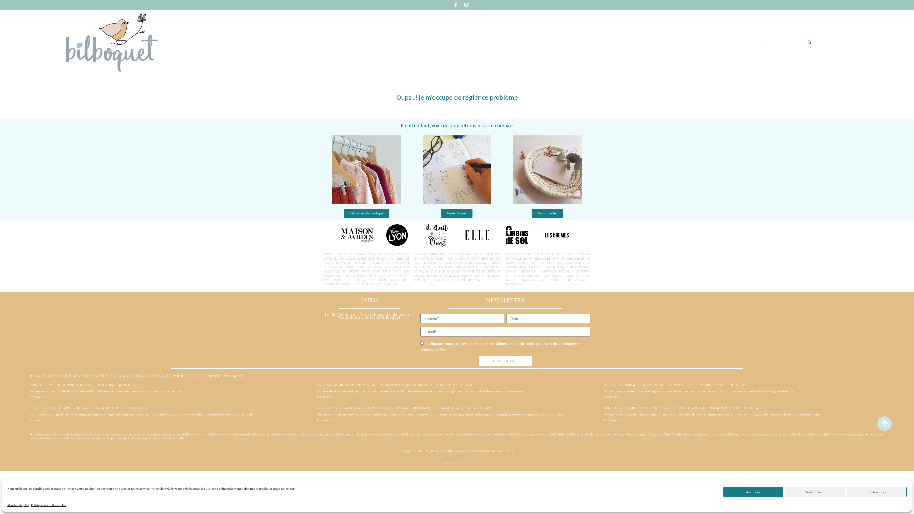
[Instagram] (466, 5)
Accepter (753, 492)
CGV (510, 451)
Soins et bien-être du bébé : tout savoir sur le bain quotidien (83, 385)
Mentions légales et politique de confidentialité (474, 451)
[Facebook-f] (456, 5)
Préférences (877, 492)
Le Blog (332, 314)
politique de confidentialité (493, 343)
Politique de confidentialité (48, 505)
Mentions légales (18, 505)
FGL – (470, 463)
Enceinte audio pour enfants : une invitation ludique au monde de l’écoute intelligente (395, 385)
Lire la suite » (38, 397)
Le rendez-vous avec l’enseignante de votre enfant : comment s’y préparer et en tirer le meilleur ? (404, 408)
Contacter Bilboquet (381, 317)
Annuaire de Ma (451, 463)
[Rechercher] (809, 42)
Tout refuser (815, 492)
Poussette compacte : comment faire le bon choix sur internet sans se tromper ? (675, 385)
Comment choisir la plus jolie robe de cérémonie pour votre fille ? (88, 408)
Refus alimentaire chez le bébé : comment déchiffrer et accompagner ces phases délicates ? (684, 408)
